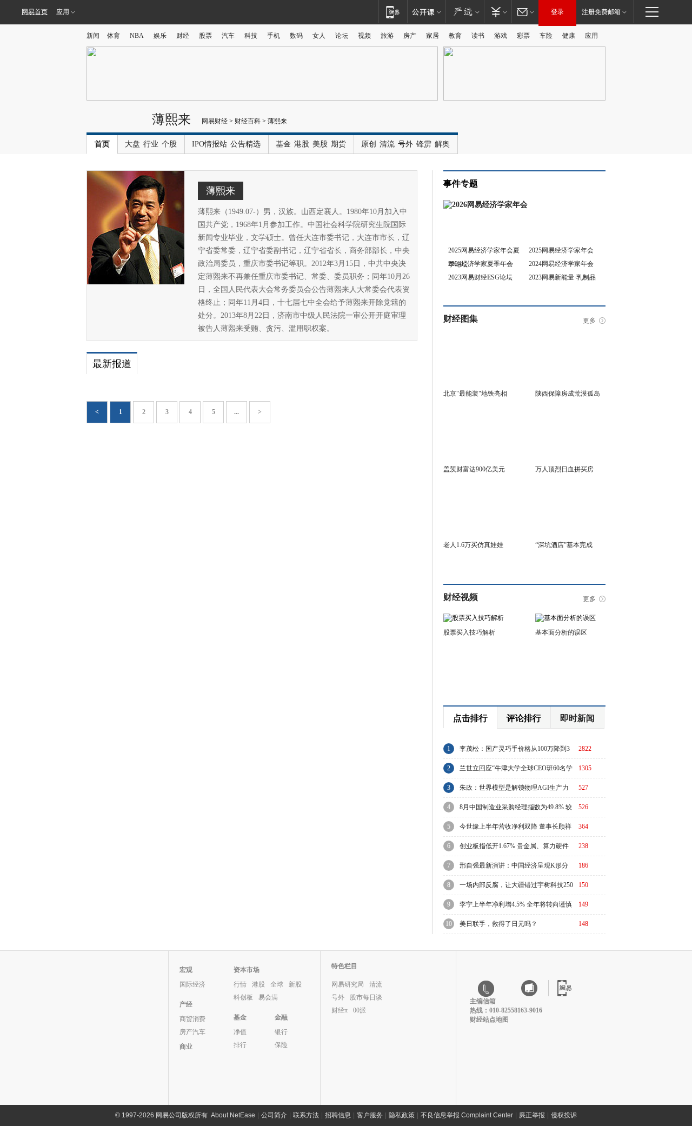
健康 (568, 35)
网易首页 (35, 12)
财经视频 (460, 597)
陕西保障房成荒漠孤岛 (567, 393)
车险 (546, 35)
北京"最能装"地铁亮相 (475, 393)
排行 (240, 1045)
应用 (62, 12)
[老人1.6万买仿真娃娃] (478, 490)
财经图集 (460, 318)
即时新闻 (577, 718)
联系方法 (306, 1115)
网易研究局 (347, 984)
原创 (368, 144)
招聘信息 (338, 1115)
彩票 (523, 35)
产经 (185, 1004)
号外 (405, 144)
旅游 (387, 35)
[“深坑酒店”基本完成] (570, 490)
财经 (182, 35)
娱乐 (160, 35)
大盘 (132, 144)
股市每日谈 (366, 997)
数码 (296, 35)
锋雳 (423, 144)
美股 (320, 144)
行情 (240, 984)
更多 (589, 320)
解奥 (442, 144)
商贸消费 (192, 1019)
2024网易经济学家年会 (561, 264)
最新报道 (111, 363)
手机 (273, 35)
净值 (240, 1032)
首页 (102, 144)
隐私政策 (402, 1115)
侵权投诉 (564, 1115)
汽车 (228, 35)
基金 (283, 144)
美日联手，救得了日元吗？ (498, 924)
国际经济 (192, 984)
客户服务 (370, 1115)
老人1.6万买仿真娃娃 (473, 545)
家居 (432, 35)
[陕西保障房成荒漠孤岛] (570, 339)
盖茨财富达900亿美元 (474, 469)
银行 (281, 1032)
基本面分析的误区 (561, 632)
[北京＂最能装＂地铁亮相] (478, 339)
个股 (169, 144)
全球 (276, 984)
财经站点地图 (489, 1019)
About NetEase (233, 1115)
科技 (250, 35)
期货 (338, 144)
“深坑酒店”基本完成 (564, 545)
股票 (205, 35)
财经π (339, 1010)
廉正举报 (532, 1115)
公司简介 (274, 1115)
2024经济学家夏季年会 (480, 264)
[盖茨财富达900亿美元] (478, 414)
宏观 (185, 970)
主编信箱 (483, 1001)
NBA (137, 35)
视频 (364, 35)
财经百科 (248, 121)
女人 (318, 35)
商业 (185, 1046)
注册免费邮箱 (601, 12)
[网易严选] (464, 11)
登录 (557, 12)
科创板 (243, 997)
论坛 (341, 35)
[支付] (497, 11)
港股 (301, 144)
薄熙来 (171, 119)
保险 (281, 1045)
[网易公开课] (426, 11)
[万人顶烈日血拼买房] (570, 414)
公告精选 (245, 144)
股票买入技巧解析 (469, 632)
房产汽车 (192, 1032)
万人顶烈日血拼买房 (564, 469)
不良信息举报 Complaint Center (467, 1115)
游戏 (500, 35)
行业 (150, 144)
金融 (281, 1017)
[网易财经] (116, 123)
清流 (387, 144)
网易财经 (215, 121)
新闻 (92, 35)
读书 (477, 35)
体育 (113, 35)
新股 (295, 984)
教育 (455, 35)
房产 (409, 35)
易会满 (268, 997)
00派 (359, 1010)
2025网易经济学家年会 (561, 250)
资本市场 (247, 970)
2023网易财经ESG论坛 (480, 277)
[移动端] (392, 11)
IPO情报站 (209, 144)
